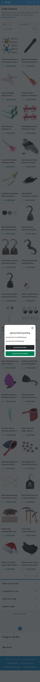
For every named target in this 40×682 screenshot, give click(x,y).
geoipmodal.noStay (20, 347)
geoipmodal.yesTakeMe (20, 353)
